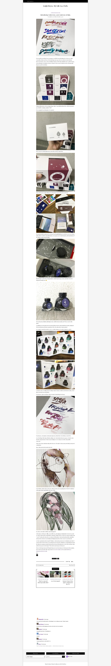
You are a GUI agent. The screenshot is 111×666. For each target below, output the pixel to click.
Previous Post (40, 565)
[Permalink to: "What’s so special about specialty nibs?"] (43, 574)
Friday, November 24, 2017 (58, 16)
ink (58, 558)
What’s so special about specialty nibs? (43, 581)
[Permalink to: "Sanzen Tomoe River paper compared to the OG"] (68, 574)
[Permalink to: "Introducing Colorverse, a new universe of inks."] (55, 37)
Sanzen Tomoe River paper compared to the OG (68, 582)
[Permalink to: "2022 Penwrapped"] (55, 574)
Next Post (71, 565)
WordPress (64, 664)
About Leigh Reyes (30, 1)
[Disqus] (55, 602)
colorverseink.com (58, 549)
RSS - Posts (70, 656)
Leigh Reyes (51, 16)
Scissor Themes (51, 664)
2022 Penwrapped (55, 581)
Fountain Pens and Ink (55, 12)
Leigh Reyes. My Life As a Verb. (55, 6)
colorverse (54, 558)
